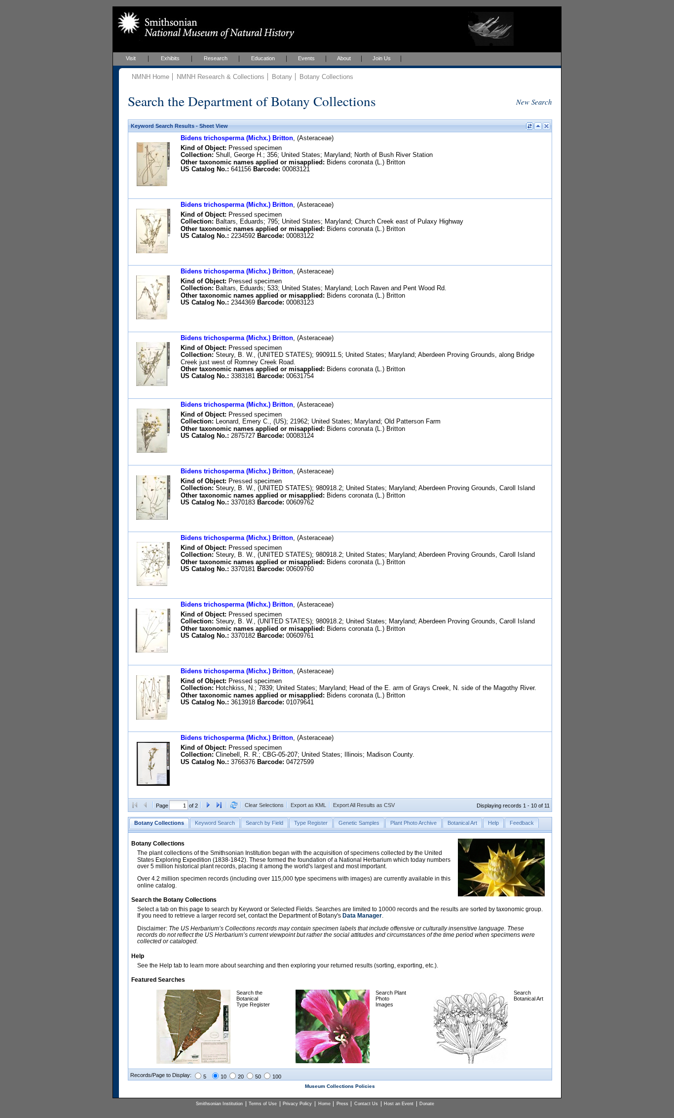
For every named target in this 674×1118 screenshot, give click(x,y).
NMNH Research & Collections (220, 76)
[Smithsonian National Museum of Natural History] (204, 25)
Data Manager (362, 915)
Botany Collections (326, 76)
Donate (426, 1103)
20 (241, 1076)
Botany (282, 76)
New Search (534, 102)
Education (263, 58)
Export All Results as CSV (364, 805)
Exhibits (170, 58)
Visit (131, 58)
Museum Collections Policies (340, 1086)
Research (215, 58)
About (344, 58)
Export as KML (308, 805)
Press (342, 1103)
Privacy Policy (297, 1103)
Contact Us (366, 1103)
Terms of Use (263, 1103)
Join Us (382, 58)
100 (276, 1076)
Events (306, 58)
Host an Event (398, 1103)
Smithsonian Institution (219, 1103)
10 (223, 1076)
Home (324, 1103)
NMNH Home (150, 76)
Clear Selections (264, 805)
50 (258, 1076)
